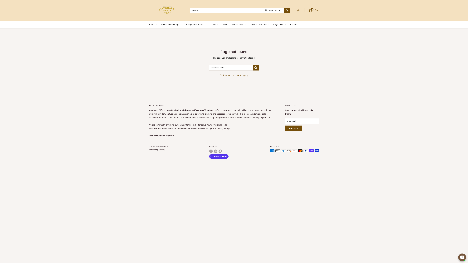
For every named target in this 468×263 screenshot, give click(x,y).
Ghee (225, 24)
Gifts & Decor (238, 24)
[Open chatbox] (462, 257)
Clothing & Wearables (193, 24)
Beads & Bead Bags (170, 24)
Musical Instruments (259, 24)
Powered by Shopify (157, 150)
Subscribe (293, 128)
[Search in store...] (256, 67)
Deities (213, 24)
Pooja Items (278, 24)
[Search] (287, 10)
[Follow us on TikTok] (220, 151)
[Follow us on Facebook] (211, 151)
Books (151, 24)
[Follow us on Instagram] (215, 151)
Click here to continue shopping (234, 75)
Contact (293, 24)
